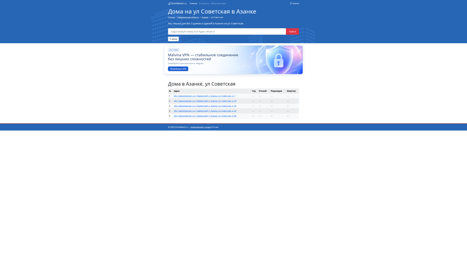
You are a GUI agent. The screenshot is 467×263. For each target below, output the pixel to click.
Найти (292, 31)
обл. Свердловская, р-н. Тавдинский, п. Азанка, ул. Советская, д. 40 (205, 111)
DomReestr (179, 3)
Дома (174, 39)
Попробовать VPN (178, 69)
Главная (193, 3)
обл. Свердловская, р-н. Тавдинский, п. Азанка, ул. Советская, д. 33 (205, 101)
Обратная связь (218, 3)
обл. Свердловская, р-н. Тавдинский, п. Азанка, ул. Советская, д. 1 (204, 96)
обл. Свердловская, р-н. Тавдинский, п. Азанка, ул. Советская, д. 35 (205, 106)
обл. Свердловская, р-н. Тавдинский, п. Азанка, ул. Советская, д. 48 (205, 116)
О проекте (204, 3)
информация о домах (201, 127)
